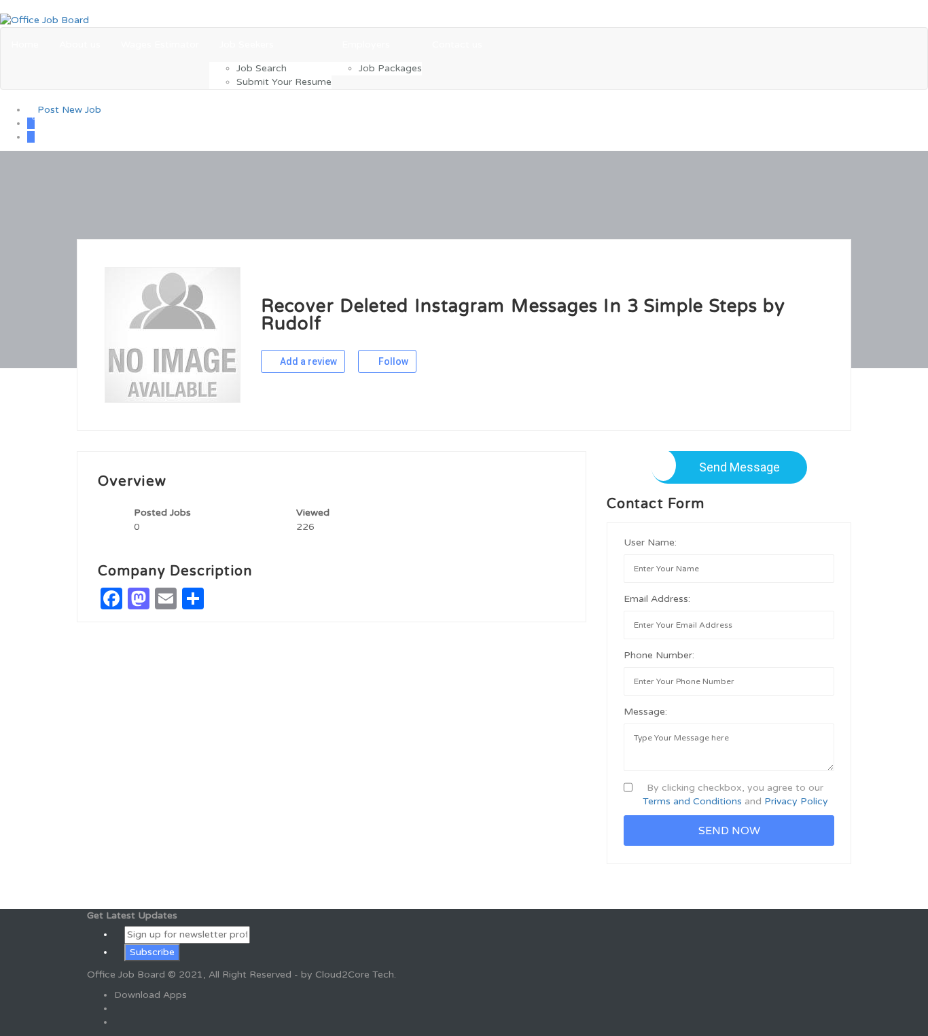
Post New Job (68, 109)
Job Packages (390, 68)
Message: (645, 711)
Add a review (307, 361)
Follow (392, 361)
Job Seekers (246, 44)
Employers (366, 44)
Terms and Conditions (692, 801)
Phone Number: (659, 655)
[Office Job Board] (44, 20)
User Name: (650, 542)
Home (25, 44)
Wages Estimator (160, 44)
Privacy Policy (796, 801)
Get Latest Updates (132, 915)
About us (80, 44)
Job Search (261, 68)
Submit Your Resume (284, 82)
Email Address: (657, 599)
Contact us (457, 44)
